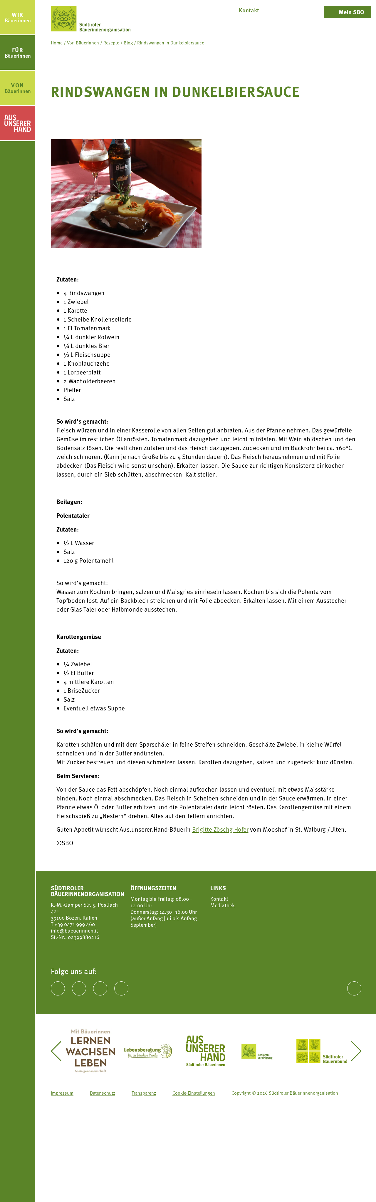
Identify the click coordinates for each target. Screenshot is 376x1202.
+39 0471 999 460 (74, 924)
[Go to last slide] (60, 1051)
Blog (128, 42)
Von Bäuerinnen (83, 42)
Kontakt (219, 898)
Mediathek (222, 905)
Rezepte (111, 42)
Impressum (62, 1092)
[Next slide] (352, 1051)
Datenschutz (102, 1092)
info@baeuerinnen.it (74, 930)
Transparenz (144, 1092)
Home (57, 42)
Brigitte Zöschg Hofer (220, 829)
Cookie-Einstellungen (193, 1092)
